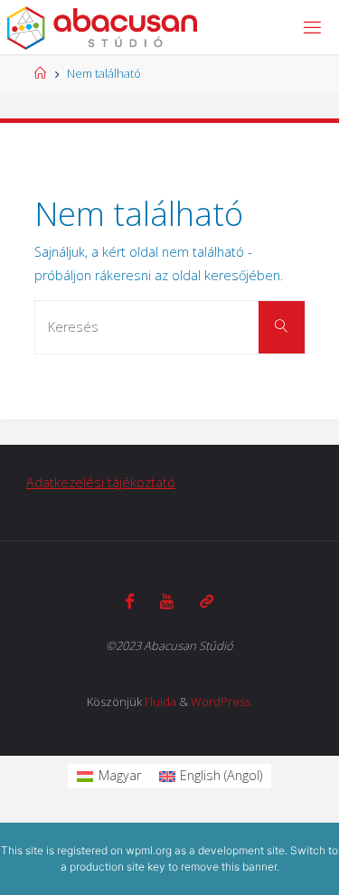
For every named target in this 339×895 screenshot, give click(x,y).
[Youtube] (166, 601)
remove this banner (229, 866)
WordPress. (222, 701)
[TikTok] (206, 601)
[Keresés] (281, 327)
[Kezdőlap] (40, 73)
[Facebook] (130, 601)
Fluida (160, 701)
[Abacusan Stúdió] (102, 26)
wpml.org (149, 850)
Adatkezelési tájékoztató (100, 482)
